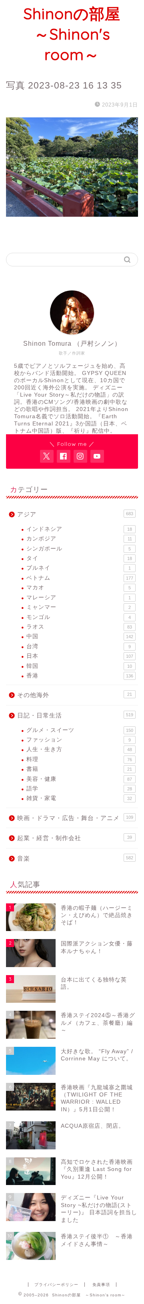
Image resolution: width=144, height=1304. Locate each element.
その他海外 (74, 694)
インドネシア (79, 529)
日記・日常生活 (75, 715)
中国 (79, 636)
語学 (79, 789)
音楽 (75, 858)
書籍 (79, 769)
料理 (79, 759)
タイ (79, 558)
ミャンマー (78, 607)
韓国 (79, 666)
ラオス (79, 627)
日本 (79, 656)
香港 (79, 676)
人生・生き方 (79, 749)
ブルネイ (78, 568)
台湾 (78, 646)
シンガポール (78, 549)
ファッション (78, 740)
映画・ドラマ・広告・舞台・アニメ (75, 817)
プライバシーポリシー (56, 1284)
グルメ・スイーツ (79, 730)
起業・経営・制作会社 (74, 837)
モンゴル (78, 617)
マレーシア (78, 598)
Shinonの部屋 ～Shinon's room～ (80, 34)
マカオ (78, 587)
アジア (75, 514)
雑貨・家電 (79, 798)
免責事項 (101, 1284)
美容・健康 (79, 779)
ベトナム (79, 578)
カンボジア (79, 539)
